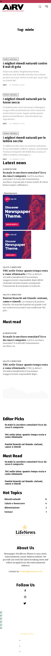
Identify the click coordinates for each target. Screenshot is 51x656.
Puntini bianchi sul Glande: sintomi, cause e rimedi (24, 445)
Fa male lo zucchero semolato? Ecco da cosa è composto (25, 426)
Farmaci (27, 646)
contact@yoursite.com (31, 571)
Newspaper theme (27, 634)
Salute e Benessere (12, 267)
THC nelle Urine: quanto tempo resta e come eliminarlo (25, 436)
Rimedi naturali (27, 640)
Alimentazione (10, 169)
